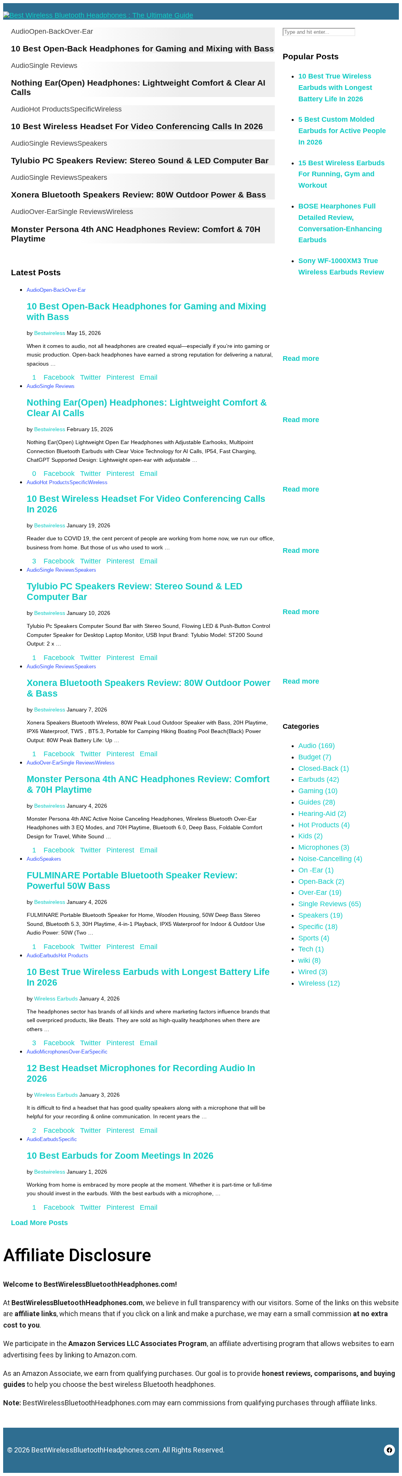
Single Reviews (53, 66)
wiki (309, 960)
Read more (301, 358)
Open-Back (46, 31)
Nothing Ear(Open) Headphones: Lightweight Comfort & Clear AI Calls (334, 393)
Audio (20, 31)
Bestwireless (49, 333)
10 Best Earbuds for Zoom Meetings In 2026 (120, 1155)
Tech (311, 949)
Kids (310, 836)
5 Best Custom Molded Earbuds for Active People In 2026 (342, 130)
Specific (82, 109)
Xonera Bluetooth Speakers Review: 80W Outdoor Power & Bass (138, 194)
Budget (314, 757)
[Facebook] (389, 1450)
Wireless (108, 109)
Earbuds (49, 955)
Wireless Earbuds (56, 998)
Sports (313, 938)
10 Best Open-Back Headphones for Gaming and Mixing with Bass (142, 48)
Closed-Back (323, 768)
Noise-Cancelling (330, 859)
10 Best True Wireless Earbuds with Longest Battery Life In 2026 (335, 87)
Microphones (54, 1052)
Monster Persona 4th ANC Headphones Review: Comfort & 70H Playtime (334, 655)
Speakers (92, 143)
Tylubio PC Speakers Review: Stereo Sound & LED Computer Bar (140, 160)
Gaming (318, 791)
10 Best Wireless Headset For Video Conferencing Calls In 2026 (137, 126)
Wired (312, 972)
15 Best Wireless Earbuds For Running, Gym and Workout (341, 174)
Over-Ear (78, 31)
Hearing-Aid (322, 814)
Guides (316, 802)
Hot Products (49, 109)
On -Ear (316, 870)
